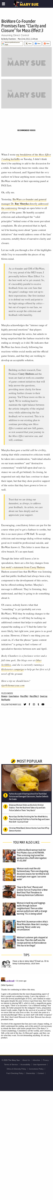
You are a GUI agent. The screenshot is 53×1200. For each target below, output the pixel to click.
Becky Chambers (9, 39)
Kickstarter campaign (12, 669)
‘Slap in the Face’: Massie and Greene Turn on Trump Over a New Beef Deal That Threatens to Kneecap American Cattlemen (32, 891)
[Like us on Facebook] (29, 705)
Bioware (4, 696)
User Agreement (39, 1064)
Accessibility (25, 1064)
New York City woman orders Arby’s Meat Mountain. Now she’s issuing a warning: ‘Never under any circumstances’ (32, 925)
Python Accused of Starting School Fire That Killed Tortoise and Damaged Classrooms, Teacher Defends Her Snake (28, 796)
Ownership (30, 1073)
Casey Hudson (14, 696)
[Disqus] (26, 1008)
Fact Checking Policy (14, 1073)
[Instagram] (34, 705)
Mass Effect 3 (34, 696)
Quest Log (43, 696)
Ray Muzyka (5, 700)
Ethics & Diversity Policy (16, 1069)
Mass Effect (24, 696)
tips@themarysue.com (12, 685)
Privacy (46, 1060)
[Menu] (3, 4)
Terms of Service (11, 1064)
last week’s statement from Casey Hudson (23, 567)
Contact (41, 1073)
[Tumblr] (38, 705)
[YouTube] (43, 705)
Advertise (36, 1060)
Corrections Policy (36, 1069)
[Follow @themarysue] (25, 705)
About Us (26, 1060)
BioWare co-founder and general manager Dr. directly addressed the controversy (24, 204)
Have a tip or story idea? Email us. (28, 961)
